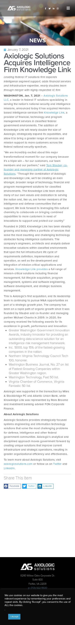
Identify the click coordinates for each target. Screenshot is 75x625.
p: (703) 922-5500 (37, 587)
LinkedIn (9, 468)
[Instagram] (58, 8)
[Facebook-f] (46, 8)
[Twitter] (50, 8)
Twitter (57, 464)
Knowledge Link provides (31, 269)
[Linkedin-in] (54, 8)
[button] (68, 8)
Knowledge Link (54, 112)
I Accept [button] (14, 616)
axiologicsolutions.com (18, 464)
